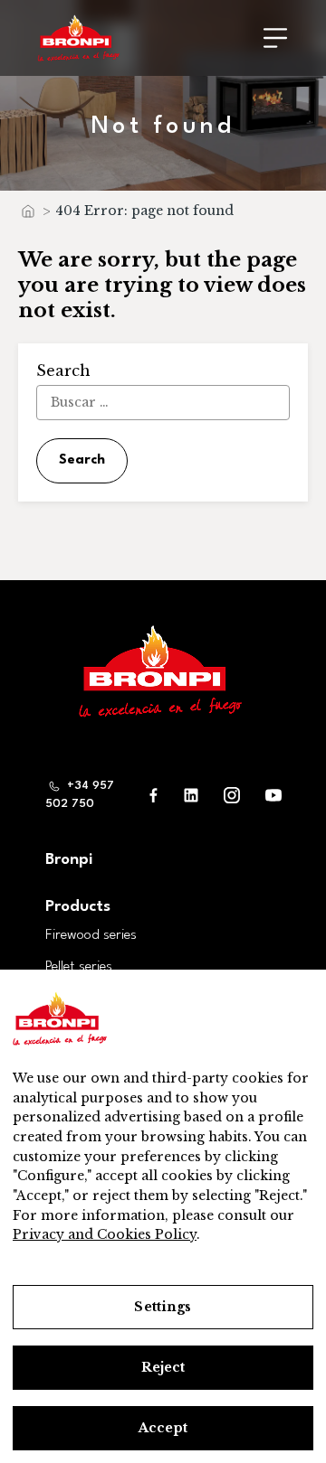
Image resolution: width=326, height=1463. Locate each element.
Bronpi (68, 859)
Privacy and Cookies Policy (105, 1234)
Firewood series (91, 935)
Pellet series (78, 967)
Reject (163, 1367)
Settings (162, 1307)
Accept (163, 1428)
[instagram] (232, 795)
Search (82, 460)
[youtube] (273, 795)
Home (27, 215)
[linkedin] (191, 795)
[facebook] (154, 795)
